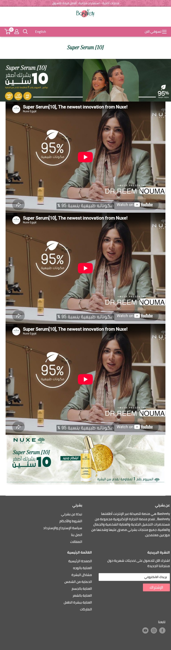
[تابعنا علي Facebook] (162, 630)
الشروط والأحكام (70, 521)
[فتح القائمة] (164, 32)
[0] (7, 31)
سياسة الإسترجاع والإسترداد (62, 528)
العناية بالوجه (82, 568)
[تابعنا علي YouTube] (145, 630)
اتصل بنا (76, 535)
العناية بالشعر (82, 595)
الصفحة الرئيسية (80, 561)
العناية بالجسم (82, 588)
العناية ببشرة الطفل (78, 602)
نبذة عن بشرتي (71, 514)
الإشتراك (156, 587)
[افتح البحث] (25, 31)
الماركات (86, 609)
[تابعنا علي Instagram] (154, 630)
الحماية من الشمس (78, 581)
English (40, 32)
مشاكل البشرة (81, 575)
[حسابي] (16, 31)
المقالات (76, 541)
